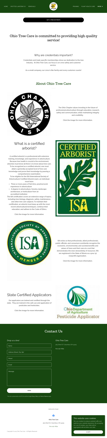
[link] (53, 6)
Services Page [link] (53, 409)
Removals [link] (31, 6)
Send (29, 390)
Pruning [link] (76, 6)
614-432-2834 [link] (60, 348)
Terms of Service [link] (44, 396)
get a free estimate (53, 20)
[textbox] (29, 346)
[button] (100, 6)
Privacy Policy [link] (35, 396)
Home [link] (6, 6)
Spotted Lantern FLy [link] (18, 6)
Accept (88, 432)
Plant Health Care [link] (88, 6)
